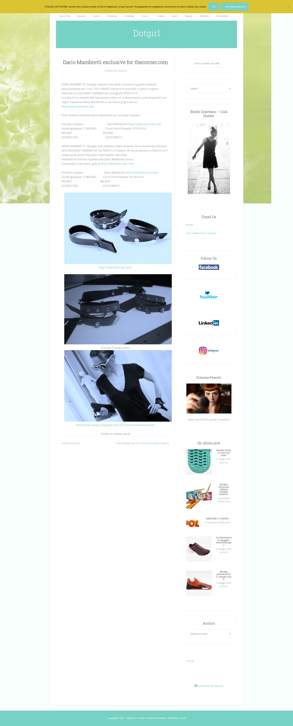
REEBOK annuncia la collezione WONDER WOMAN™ (224, 489)
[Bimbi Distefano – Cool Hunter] (208, 158)
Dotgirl (146, 33)
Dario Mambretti (144, 443)
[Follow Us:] (208, 267)
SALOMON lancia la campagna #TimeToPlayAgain (223, 541)
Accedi (190, 660)
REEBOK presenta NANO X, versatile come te (223, 575)
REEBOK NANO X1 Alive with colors (224, 453)
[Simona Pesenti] (208, 398)
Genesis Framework (157, 718)
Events (77, 443)
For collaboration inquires (201, 233)
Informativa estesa (235, 6)
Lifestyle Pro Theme (135, 718)
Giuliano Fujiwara (161, 443)
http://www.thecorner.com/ (78, 106)
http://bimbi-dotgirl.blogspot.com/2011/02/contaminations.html (115, 425)
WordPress (173, 718)
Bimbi (189, 224)
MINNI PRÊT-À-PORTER (217, 518)
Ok (213, 6)
